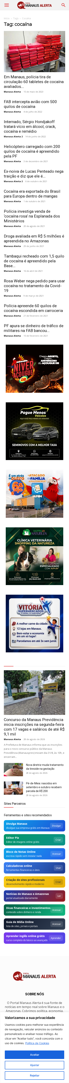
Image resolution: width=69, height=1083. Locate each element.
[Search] (63, 5)
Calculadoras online (19, 866)
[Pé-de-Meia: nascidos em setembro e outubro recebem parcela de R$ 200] (13, 788)
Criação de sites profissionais (25, 880)
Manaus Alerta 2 (13, 136)
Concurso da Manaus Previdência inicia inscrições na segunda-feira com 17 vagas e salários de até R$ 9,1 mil (34, 726)
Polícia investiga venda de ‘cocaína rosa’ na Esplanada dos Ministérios (32, 216)
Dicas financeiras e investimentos (28, 908)
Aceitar (34, 1054)
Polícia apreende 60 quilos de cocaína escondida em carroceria (33, 308)
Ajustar (34, 1065)
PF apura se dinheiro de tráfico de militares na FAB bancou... (33, 328)
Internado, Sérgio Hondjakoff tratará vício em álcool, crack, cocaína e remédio (30, 126)
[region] (34, 1047)
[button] (6, 5)
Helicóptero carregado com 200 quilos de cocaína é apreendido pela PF (32, 151)
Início (7, 18)
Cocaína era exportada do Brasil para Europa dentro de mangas (32, 193)
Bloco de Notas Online (20, 852)
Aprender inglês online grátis (25, 936)
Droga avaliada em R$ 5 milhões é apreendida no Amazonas (34, 238)
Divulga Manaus (16, 823)
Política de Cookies (37, 1043)
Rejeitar (34, 1075)
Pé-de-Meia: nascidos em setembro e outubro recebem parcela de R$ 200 (44, 787)
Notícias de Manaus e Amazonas (27, 894)
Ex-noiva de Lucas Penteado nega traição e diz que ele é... (33, 173)
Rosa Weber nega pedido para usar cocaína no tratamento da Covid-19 (34, 286)
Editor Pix (12, 838)
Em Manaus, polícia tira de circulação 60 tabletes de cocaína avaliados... (34, 82)
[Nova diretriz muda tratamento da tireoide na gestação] (13, 769)
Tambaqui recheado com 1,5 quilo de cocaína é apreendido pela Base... (34, 261)
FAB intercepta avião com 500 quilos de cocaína (30, 104)
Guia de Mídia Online (20, 922)
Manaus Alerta (12, 91)
